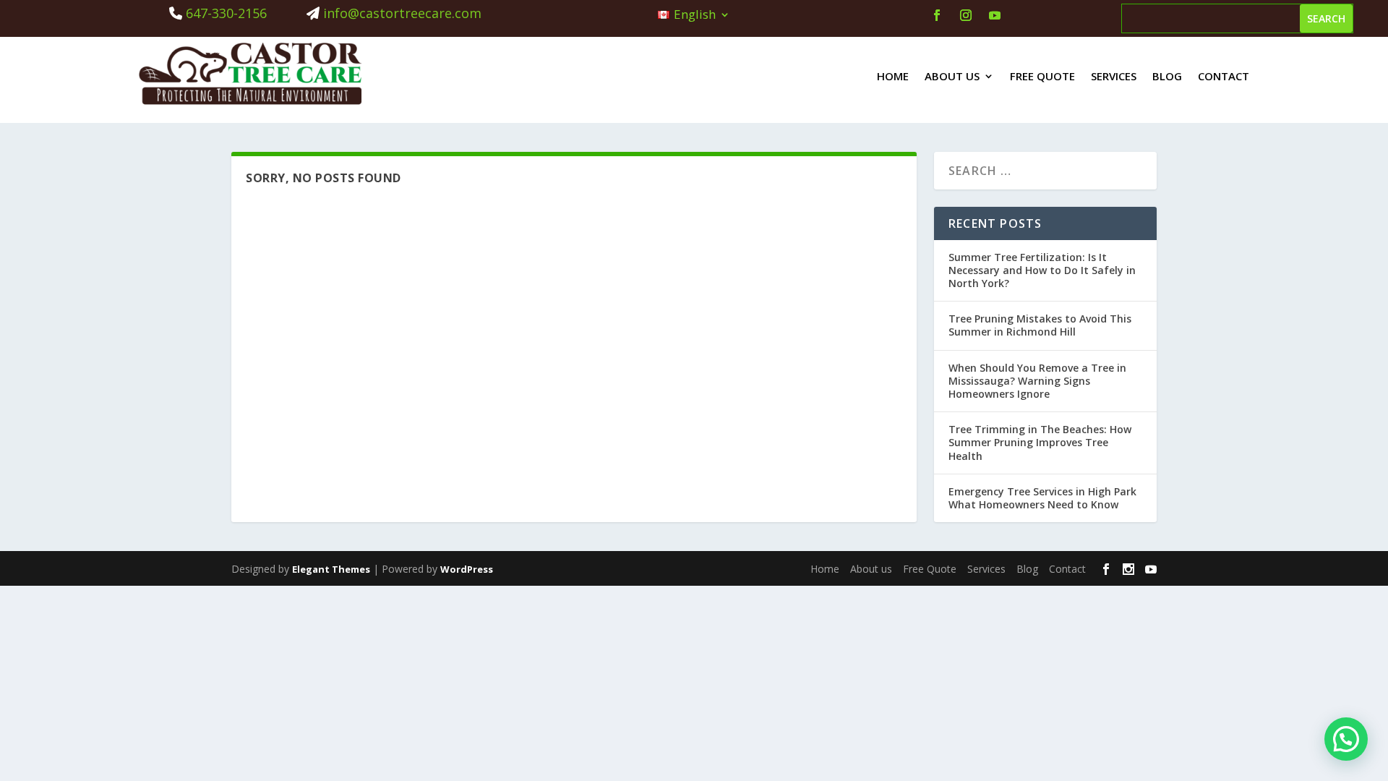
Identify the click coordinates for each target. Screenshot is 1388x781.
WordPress (466, 569)
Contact (1223, 76)
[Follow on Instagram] (965, 15)
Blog (1167, 76)
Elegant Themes (331, 569)
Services (1113, 76)
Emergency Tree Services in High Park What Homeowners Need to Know (1042, 498)
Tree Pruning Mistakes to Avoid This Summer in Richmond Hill (1039, 325)
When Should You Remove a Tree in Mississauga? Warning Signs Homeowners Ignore (1037, 381)
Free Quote (1042, 76)
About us (952, 76)
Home (893, 76)
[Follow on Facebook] (936, 15)
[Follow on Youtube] (994, 15)
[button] (1346, 739)
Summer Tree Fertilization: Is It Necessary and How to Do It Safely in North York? (1042, 270)
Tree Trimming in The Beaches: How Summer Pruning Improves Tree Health (1039, 442)
